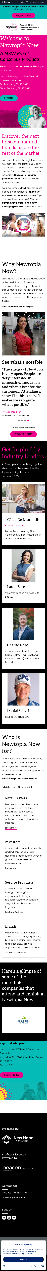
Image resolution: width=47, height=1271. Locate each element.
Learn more (11, 827)
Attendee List (25, 787)
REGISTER (9, 98)
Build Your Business (14, 912)
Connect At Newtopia (15, 952)
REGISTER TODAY (23, 434)
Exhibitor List (9, 787)
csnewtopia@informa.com (13, 1197)
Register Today (23, 15)
